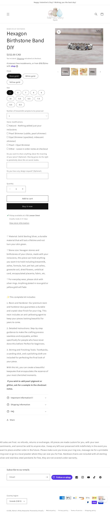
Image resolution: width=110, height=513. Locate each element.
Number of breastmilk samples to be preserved (25, 111)
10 (11, 98)
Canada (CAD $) (16, 501)
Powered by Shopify (37, 511)
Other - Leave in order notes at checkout (28, 148)
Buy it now (27, 206)
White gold (30, 76)
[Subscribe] (47, 477)
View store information (19, 223)
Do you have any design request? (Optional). (24, 171)
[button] (8, 14)
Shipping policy (90, 510)
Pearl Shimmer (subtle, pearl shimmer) (27, 133)
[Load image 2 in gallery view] (74, 72)
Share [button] (12, 420)
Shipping (20, 58)
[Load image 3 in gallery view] (83, 72)
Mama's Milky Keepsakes (20, 511)
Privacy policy (63, 510)
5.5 (19, 98)
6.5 (29, 98)
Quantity (10, 183)
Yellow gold (15, 82)
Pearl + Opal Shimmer (19, 145)
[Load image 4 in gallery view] (93, 72)
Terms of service (76, 510)
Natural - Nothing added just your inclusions (24, 127)
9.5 (20, 104)
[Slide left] (58, 72)
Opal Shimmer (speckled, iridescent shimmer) (25, 139)
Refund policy (51, 510)
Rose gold (14, 76)
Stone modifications (15, 122)
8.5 (11, 104)
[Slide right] (100, 72)
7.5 (38, 98)
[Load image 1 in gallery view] (65, 72)
